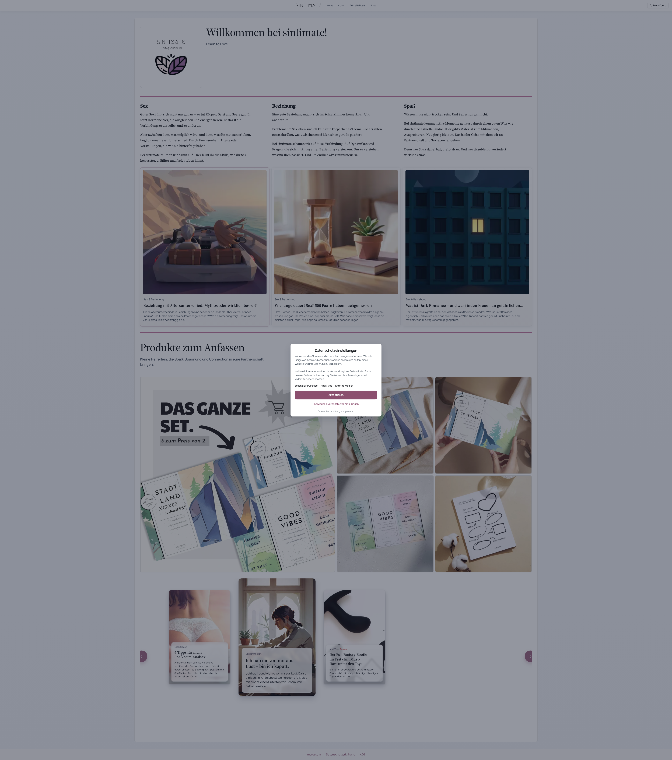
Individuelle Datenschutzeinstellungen (336, 403)
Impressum (348, 411)
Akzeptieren (336, 395)
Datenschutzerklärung (329, 411)
